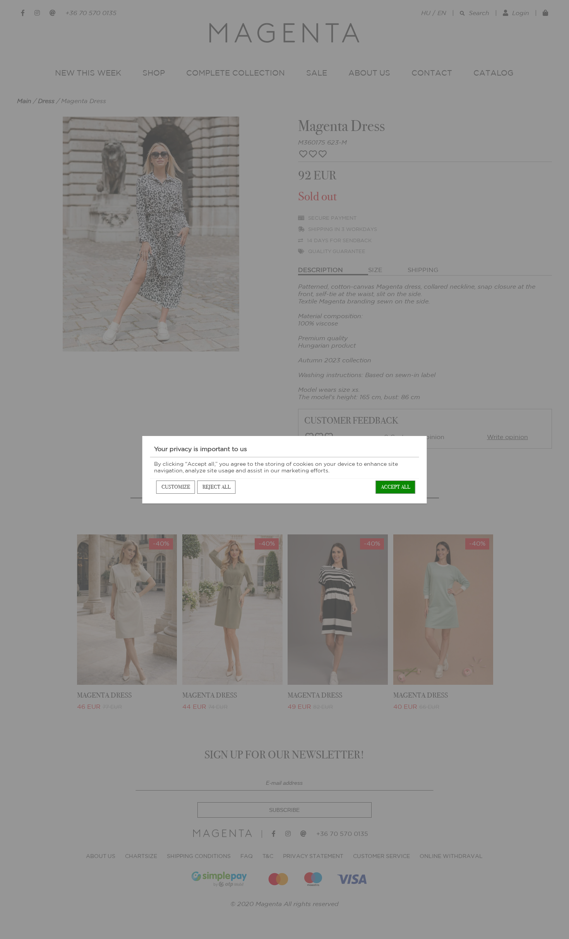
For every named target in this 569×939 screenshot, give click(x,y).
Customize (175, 487)
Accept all (395, 487)
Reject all (216, 487)
